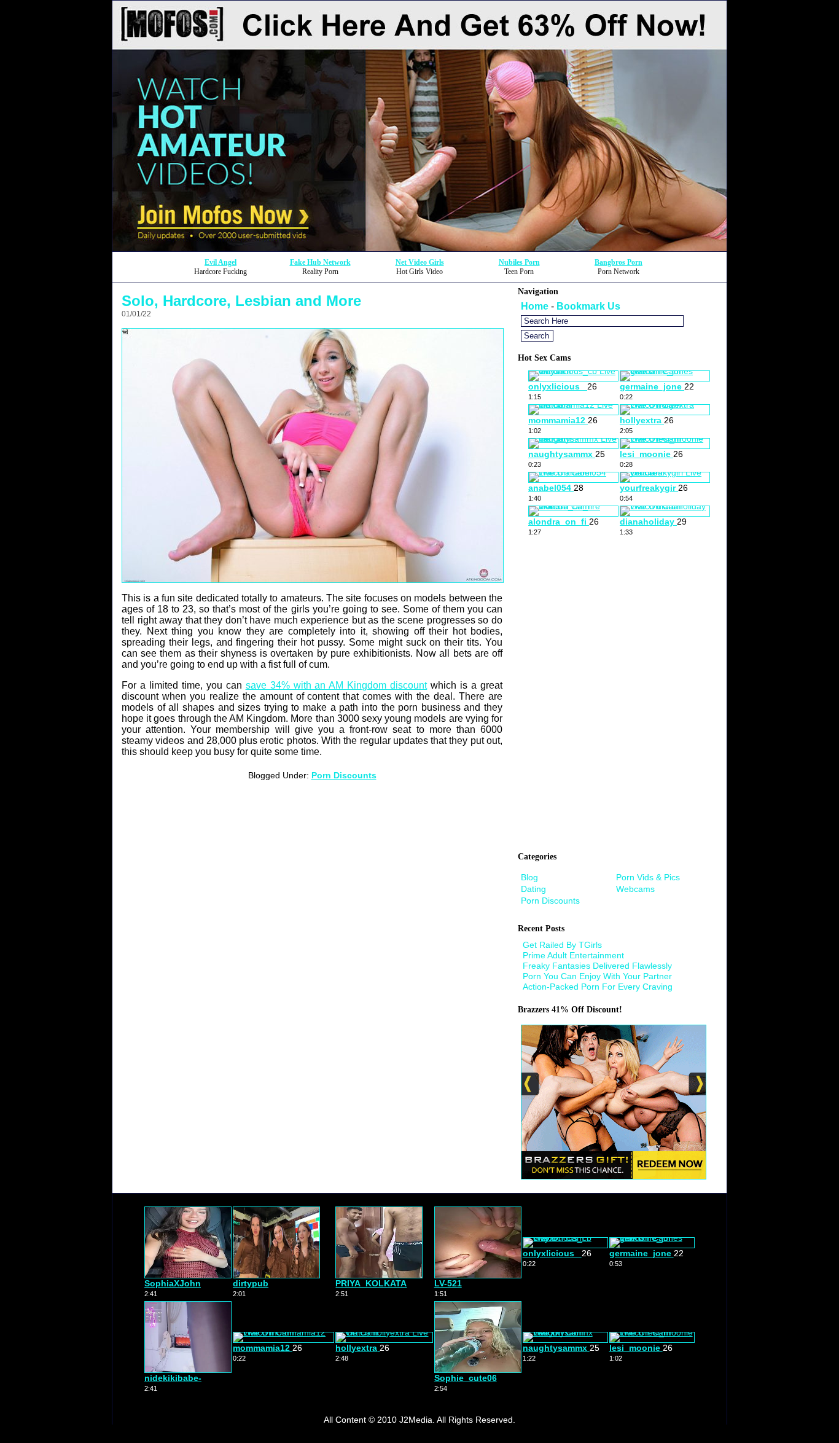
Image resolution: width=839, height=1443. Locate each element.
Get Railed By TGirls (562, 945)
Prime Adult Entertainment (573, 955)
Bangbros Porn (618, 262)
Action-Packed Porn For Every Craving (598, 986)
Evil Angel (220, 262)
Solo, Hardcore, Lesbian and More (241, 300)
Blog (529, 877)
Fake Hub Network (320, 262)
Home (534, 306)
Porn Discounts (344, 775)
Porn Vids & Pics (648, 877)
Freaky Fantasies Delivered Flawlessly (597, 966)
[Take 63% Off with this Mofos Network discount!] (419, 248)
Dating (533, 889)
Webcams (635, 889)
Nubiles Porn (519, 262)
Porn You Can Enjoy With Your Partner (597, 976)
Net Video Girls (420, 262)
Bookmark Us (588, 306)
